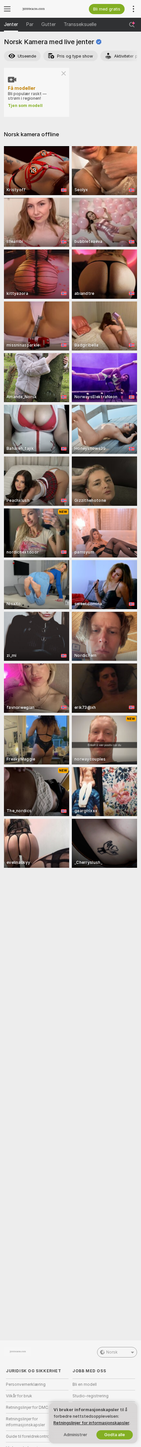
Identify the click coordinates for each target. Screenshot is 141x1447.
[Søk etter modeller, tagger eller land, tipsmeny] (132, 25)
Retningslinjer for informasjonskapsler (25, 1422)
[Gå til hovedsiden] (42, 9)
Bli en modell (84, 1384)
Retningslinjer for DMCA (28, 1407)
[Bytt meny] (7, 9)
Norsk (112, 1352)
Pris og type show (75, 56)
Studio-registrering (90, 1396)
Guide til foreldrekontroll (28, 1436)
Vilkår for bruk (19, 1396)
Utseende (27, 56)
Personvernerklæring (26, 1384)
